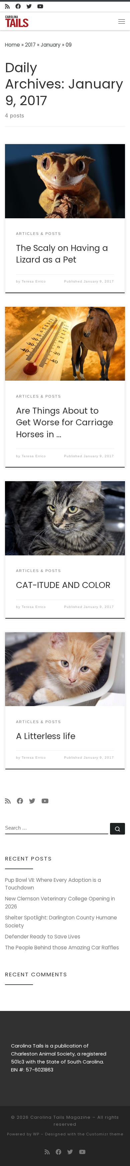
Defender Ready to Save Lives (42, 936)
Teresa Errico (34, 281)
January (51, 44)
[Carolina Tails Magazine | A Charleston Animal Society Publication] (17, 20)
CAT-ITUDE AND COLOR (63, 585)
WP (36, 1134)
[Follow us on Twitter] (29, 7)
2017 (30, 44)
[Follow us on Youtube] (40, 7)
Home (12, 44)
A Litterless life (45, 736)
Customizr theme (104, 1134)
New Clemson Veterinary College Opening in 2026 (60, 902)
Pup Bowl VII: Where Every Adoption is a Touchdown (53, 883)
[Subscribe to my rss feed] (7, 7)
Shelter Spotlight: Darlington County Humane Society (61, 921)
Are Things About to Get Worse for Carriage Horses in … (64, 422)
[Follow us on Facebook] (18, 7)
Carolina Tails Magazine (60, 1117)
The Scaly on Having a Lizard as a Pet (62, 254)
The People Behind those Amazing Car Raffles (62, 947)
